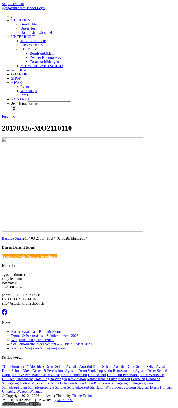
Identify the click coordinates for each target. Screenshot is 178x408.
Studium (130, 387)
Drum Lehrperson (74, 375)
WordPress (65, 400)
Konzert (124, 379)
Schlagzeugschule (41, 387)
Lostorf (25, 383)
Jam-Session (77, 379)
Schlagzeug (119, 383)
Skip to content (13, 4)
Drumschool (97, 375)
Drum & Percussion (26, 375)
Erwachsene (24, 379)
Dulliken (8, 379)
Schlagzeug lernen (142, 383)
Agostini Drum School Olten (134, 366)
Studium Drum (148, 387)
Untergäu (9, 391)
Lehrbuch (138, 379)
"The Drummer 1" (15, 366)
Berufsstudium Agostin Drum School (140, 371)
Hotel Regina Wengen (50, 379)
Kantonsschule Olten (102, 379)
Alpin (108, 371)
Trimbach (166, 387)
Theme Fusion (82, 396)
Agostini (72, 366)
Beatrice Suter (12, 238)
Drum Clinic (50, 375)
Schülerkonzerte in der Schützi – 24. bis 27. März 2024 (51, 344)
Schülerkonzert (78, 387)
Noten (79, 383)
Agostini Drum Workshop (84, 371)
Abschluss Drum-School (47, 366)
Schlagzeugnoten (14, 387)
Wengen (22, 391)
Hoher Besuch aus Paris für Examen (37, 331)
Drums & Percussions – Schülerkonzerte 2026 (45, 336)
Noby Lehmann (62, 383)
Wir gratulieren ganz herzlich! (32, 340)
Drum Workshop (152, 375)
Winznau (35, 391)
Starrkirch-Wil (100, 387)
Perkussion (102, 383)
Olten (89, 383)
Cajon (6, 375)
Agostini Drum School (95, 366)
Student (117, 387)
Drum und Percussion (123, 375)
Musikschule (40, 383)
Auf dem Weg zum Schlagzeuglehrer (38, 348)
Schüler (60, 387)
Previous (8, 117)
